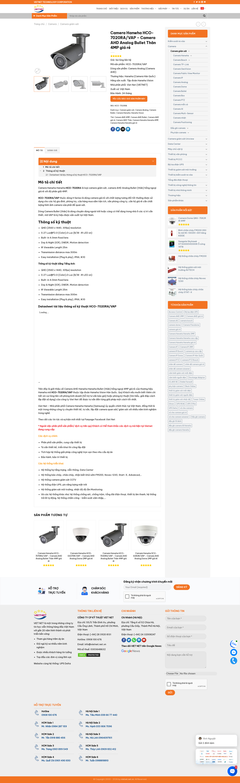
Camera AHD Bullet (139, 117)
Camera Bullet (180, 91)
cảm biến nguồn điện (177, 377)
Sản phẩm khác (176, 200)
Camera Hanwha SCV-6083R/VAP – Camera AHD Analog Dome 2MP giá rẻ (146, 556)
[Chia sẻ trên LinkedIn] (128, 129)
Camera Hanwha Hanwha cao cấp (183, 338)
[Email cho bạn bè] (123, 129)
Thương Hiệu (147, 9)
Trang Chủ (101, 9)
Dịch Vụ (124, 9)
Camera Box (179, 95)
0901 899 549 (60, 749)
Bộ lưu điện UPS (176, 164)
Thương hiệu (174, 195)
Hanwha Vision (137, 113)
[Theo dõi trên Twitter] (197, 2)
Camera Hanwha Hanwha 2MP (181, 334)
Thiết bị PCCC (175, 159)
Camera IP (178, 78)
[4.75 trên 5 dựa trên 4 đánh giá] (135, 56)
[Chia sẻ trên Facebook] (113, 129)
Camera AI (178, 109)
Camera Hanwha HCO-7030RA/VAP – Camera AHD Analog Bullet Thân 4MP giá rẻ (113, 557)
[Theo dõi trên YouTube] (205, 2)
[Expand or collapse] (153, 160)
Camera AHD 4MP (122, 117)
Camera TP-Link (181, 64)
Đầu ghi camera (178, 128)
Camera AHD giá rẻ (195, 316)
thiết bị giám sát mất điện (180, 390)
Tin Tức (175, 9)
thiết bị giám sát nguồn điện (180, 395)
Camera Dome (180, 86)
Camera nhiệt (179, 118)
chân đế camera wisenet (179, 369)
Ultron (171, 404)
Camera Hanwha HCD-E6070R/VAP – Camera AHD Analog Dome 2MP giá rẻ (81, 556)
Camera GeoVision (182, 69)
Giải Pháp (162, 9)
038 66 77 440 (109, 715)
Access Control (175, 312)
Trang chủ (39, 24)
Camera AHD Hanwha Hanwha (80, 388)
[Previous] (38, 51)
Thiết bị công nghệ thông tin (182, 185)
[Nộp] (204, 15)
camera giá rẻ (175, 329)
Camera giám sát (69, 24)
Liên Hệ (194, 9)
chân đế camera (175, 364)
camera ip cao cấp (194, 351)
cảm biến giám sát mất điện (180, 373)
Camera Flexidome (191, 325)
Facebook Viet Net (105, 419)
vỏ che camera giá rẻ (178, 412)
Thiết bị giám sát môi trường (182, 169)
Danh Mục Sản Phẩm (46, 15)
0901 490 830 (62, 760)
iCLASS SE (173, 382)
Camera (52, 24)
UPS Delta (173, 408)
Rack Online (190, 386)
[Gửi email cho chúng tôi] (199, 2)
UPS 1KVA (180, 404)
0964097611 (105, 737)
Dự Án (186, 9)
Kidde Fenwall (186, 382)
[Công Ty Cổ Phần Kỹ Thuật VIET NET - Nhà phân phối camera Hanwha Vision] (39, 9)
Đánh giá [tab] (52, 150)
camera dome (175, 325)
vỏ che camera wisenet (179, 417)
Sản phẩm (134, 9)
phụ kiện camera (176, 386)
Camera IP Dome (176, 355)
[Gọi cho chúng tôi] (134, 640)
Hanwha (129, 76)
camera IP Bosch (176, 351)
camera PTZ (174, 360)
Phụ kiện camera (178, 132)
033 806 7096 (104, 726)
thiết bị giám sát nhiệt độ (179, 399)
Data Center (174, 144)
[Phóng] (37, 71)
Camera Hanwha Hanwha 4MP (145, 120)
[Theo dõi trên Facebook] (194, 2)
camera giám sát (98, 188)
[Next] (101, 51)
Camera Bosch (180, 60)
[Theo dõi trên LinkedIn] (202, 2)
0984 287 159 (59, 726)
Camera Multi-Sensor (183, 113)
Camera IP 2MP (186, 347)
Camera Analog (180, 82)
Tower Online (198, 399)
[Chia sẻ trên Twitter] (118, 129)
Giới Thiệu (113, 9)
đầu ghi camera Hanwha (179, 430)
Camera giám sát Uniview (181, 138)
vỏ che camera (186, 408)
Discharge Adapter (197, 377)
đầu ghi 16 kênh (175, 421)
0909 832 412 (108, 749)
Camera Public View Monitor (186, 73)
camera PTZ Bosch (190, 360)
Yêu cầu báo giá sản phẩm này (129, 99)
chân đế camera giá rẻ (194, 364)
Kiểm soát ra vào (176, 41)
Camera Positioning (182, 122)
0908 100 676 (94, 639)
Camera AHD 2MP (176, 316)
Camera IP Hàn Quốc (194, 355)
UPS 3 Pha (191, 404)
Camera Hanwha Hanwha (79, 406)
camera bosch (186, 321)
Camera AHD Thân (124, 120)
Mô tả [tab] (39, 150)
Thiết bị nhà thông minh (180, 190)
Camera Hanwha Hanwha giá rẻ (182, 342)
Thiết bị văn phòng (177, 154)
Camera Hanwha (181, 55)
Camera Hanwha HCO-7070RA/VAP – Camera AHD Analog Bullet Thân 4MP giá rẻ (49, 557)
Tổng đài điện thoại (178, 180)
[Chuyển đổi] (206, 41)
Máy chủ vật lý (175, 149)
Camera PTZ (179, 100)
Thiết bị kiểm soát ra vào (180, 174)
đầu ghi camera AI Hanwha (180, 425)
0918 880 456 (57, 737)
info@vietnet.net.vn (95, 644)
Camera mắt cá (180, 104)
